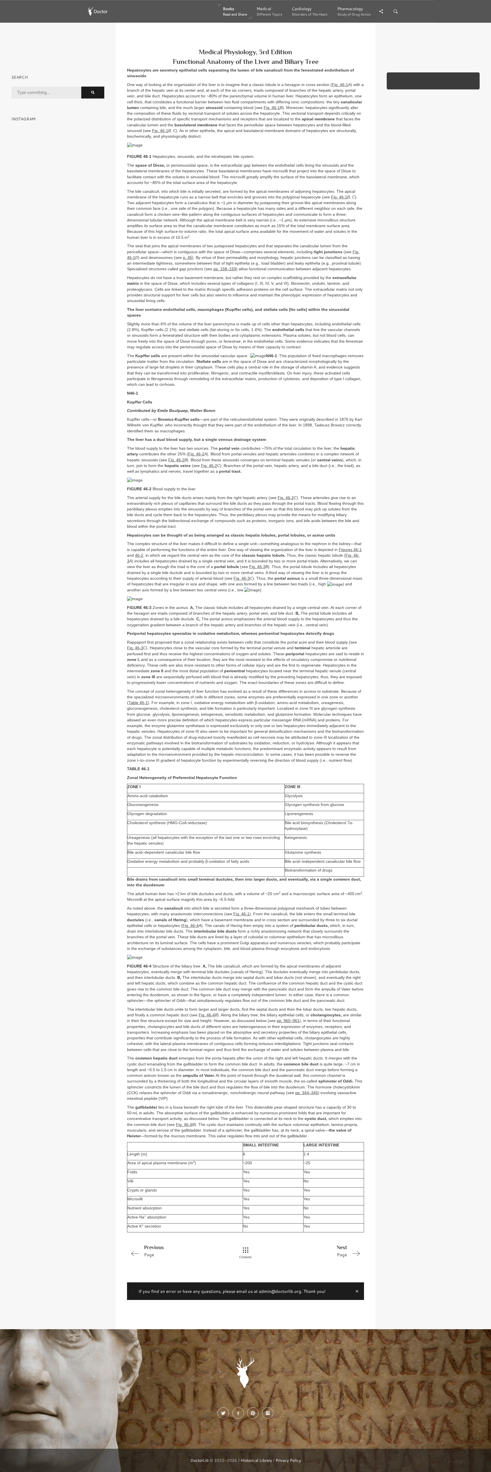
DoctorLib (199, 1460)
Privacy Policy (288, 1460)
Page (154, 1251)
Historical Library (256, 1460)
